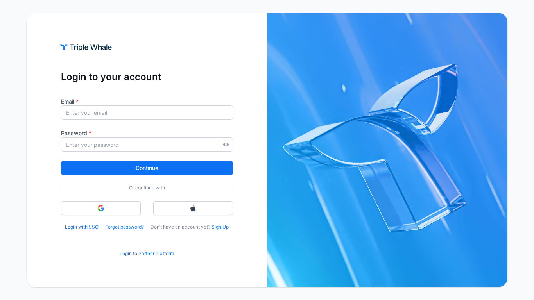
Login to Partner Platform (147, 253)
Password (76, 133)
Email (70, 101)
